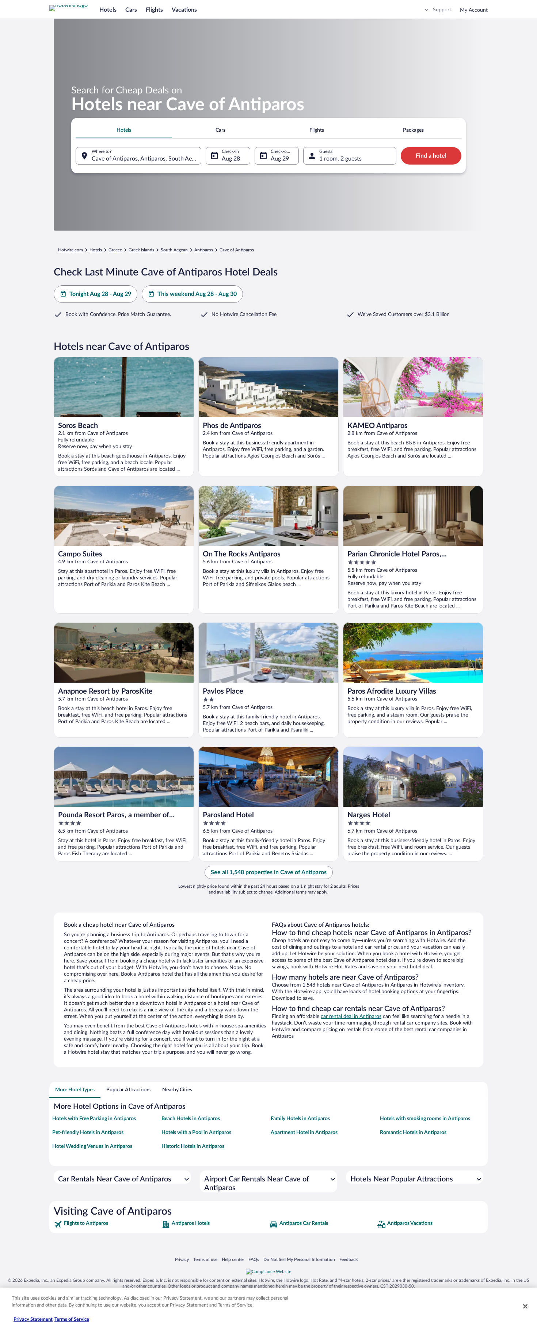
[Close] (525, 1306)
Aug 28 (231, 159)
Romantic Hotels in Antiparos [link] (413, 1132)
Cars (131, 10)
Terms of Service (71, 1319)
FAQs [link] (253, 1259)
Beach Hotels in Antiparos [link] (190, 1118)
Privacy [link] (182, 1259)
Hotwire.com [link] (70, 250)
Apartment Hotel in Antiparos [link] (304, 1132)
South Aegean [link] (174, 250)
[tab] (124, 130)
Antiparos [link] (203, 250)
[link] (107, 1224)
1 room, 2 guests (340, 159)
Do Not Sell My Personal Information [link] (299, 1259)
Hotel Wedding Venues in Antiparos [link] (92, 1146)
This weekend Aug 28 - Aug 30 (197, 294)
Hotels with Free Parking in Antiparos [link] (94, 1118)
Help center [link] (233, 1259)
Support (442, 9)
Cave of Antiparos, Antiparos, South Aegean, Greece (146, 159)
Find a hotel (431, 156)
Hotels (108, 10)
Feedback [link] (348, 1259)
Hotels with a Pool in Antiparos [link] (196, 1132)
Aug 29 (280, 159)
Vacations (184, 10)
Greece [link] (115, 250)
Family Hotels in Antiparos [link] (300, 1118)
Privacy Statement (33, 1319)
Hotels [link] (96, 250)
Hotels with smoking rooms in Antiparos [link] (425, 1118)
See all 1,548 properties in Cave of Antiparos (269, 872)
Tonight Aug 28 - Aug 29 (100, 294)
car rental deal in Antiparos (351, 1016)
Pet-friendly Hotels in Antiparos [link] (87, 1132)
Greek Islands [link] (141, 250)
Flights (154, 10)
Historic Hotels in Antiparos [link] (192, 1146)
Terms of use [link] (205, 1259)
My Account (474, 10)
